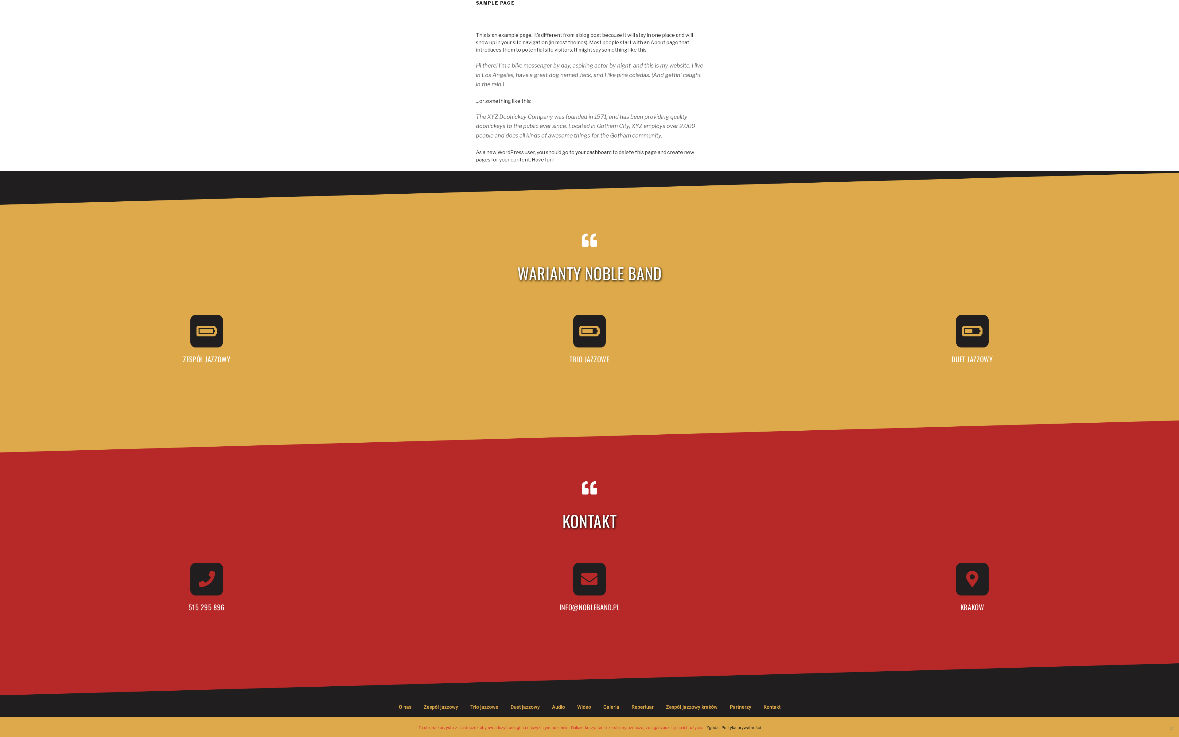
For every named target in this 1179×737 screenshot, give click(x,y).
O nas (405, 707)
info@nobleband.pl (589, 607)
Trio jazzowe (484, 707)
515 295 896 (207, 607)
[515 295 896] (206, 579)
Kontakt (772, 707)
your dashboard (593, 152)
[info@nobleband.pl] (589, 579)
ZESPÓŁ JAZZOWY (207, 359)
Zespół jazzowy (441, 707)
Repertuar (643, 707)
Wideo (584, 707)
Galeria (611, 707)
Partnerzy (740, 707)
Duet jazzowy (525, 707)
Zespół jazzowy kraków (692, 707)
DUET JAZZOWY (972, 359)
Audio (558, 707)
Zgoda (712, 727)
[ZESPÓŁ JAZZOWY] (206, 331)
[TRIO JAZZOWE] (589, 331)
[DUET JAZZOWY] (972, 331)
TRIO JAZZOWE (589, 359)
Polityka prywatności (741, 727)
